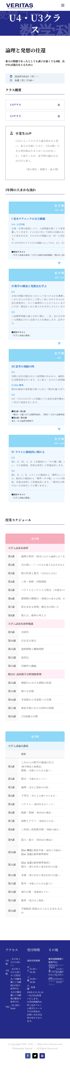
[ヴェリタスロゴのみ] (19, 2)
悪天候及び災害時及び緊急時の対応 (56, 974)
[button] (35, 104)
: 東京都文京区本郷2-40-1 (15, 972)
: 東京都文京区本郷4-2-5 (15, 962)
